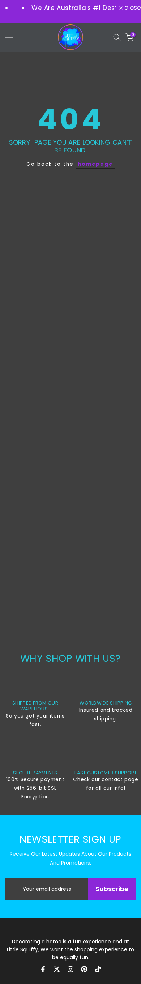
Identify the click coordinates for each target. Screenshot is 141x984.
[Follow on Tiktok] (98, 969)
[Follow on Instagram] (70, 969)
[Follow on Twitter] (57, 969)
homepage (95, 164)
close (132, 8)
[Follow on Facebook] (43, 969)
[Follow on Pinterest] (84, 969)
